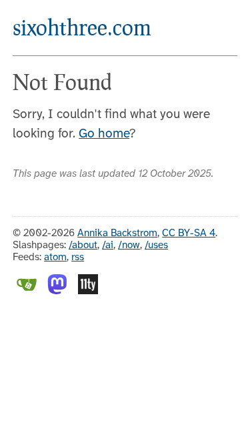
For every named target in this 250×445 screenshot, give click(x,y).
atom (55, 257)
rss (77, 257)
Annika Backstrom (117, 233)
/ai (107, 245)
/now (129, 245)
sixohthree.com (82, 27)
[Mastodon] (57, 291)
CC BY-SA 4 (188, 233)
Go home (104, 134)
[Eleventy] (88, 291)
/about (83, 245)
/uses (156, 245)
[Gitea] (27, 291)
